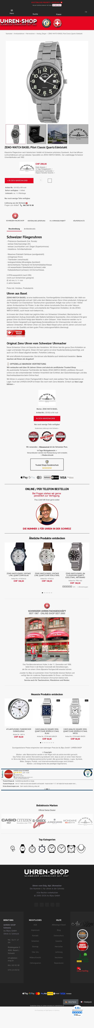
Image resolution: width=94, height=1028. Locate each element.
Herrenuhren (30, 34)
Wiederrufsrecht (47, 455)
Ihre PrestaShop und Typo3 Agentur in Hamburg (47, 1010)
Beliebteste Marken (47, 805)
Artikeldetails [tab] (29, 229)
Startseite (9, 34)
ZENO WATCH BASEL (50, 409)
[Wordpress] (36, 904)
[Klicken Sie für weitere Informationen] (47, 780)
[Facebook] (41, 904)
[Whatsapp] (52, 904)
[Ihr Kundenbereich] (74, 11)
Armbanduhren (19, 34)
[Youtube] (58, 904)
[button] (35, 11)
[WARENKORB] (58, 11)
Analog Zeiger (41, 34)
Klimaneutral (44, 447)
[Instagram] (47, 904)
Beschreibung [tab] (14, 229)
